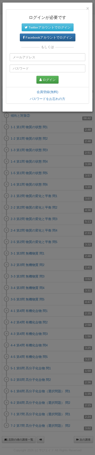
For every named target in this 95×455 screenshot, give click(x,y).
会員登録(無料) (47, 92)
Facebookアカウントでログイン (48, 37)
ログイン (49, 80)
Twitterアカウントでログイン (49, 27)
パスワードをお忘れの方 (47, 99)
